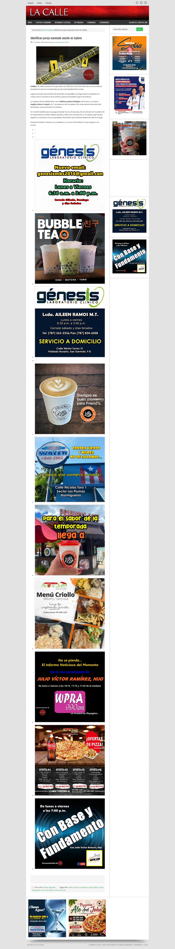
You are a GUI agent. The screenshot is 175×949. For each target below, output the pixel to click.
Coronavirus (104, 22)
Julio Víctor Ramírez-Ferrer (60, 42)
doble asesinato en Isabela (77, 887)
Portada (45, 887)
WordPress (138, 945)
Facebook (141, 2)
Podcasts (48, 3)
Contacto (30, 3)
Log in (145, 945)
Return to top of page (35, 945)
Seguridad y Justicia (62, 22)
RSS (145, 2)
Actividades (78, 22)
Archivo (39, 3)
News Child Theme (108, 945)
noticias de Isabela (47, 890)
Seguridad (52, 887)
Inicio (30, 22)
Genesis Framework (125, 945)
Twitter (137, 2)
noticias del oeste (60, 890)
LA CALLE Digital (56, 13)
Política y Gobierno (43, 22)
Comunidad (91, 22)
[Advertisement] (116, 13)
